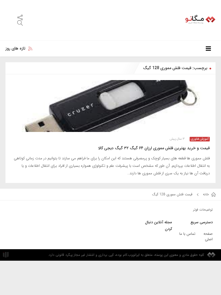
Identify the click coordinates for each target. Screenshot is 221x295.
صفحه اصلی (208, 236)
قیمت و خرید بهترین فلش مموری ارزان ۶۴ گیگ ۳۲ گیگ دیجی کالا (154, 148)
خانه (206, 194)
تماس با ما (187, 234)
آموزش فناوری (200, 139)
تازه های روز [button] (15, 48)
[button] (20, 17)
